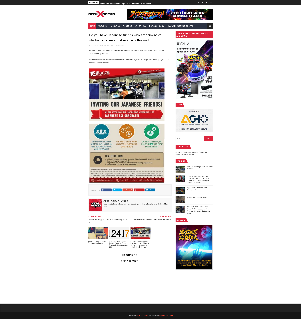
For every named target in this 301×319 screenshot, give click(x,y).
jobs (122, 45)
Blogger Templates (166, 315)
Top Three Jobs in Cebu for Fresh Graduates (97, 242)
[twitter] (206, 2)
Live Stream (141, 26)
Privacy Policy (156, 26)
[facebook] (198, 2)
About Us (116, 26)
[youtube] (202, 2)
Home (92, 26)
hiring (118, 45)
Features (102, 26)
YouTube (127, 26)
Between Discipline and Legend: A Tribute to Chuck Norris (125, 3)
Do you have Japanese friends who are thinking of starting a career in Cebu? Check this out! (140, 244)
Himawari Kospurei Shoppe (180, 26)
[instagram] (210, 2)
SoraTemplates (142, 315)
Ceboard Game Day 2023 (197, 197)
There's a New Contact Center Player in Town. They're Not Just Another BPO (118, 244)
